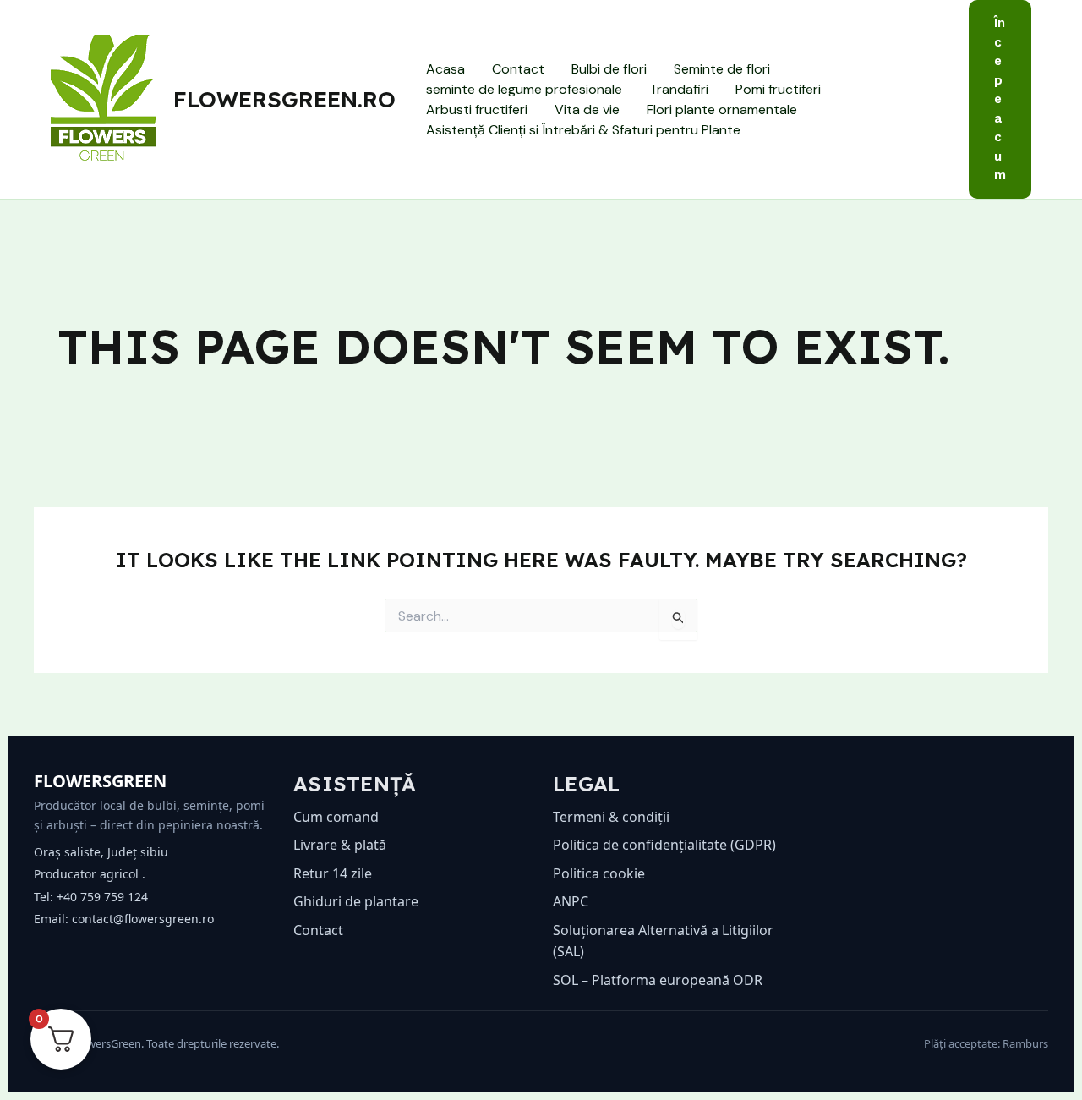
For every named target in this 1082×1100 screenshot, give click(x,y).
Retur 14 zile (332, 873)
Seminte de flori (722, 69)
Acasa (445, 69)
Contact (518, 69)
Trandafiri (678, 89)
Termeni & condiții (611, 816)
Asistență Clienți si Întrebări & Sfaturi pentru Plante (583, 130)
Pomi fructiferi (778, 89)
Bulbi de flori (609, 69)
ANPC (570, 901)
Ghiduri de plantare (355, 901)
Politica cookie (599, 873)
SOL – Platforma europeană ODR (657, 980)
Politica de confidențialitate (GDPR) (664, 844)
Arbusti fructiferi (476, 109)
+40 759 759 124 (102, 897)
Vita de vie (587, 109)
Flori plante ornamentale (722, 109)
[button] (1000, 99)
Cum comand (336, 816)
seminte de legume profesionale (524, 89)
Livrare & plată (339, 844)
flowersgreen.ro (284, 99)
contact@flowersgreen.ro (143, 919)
